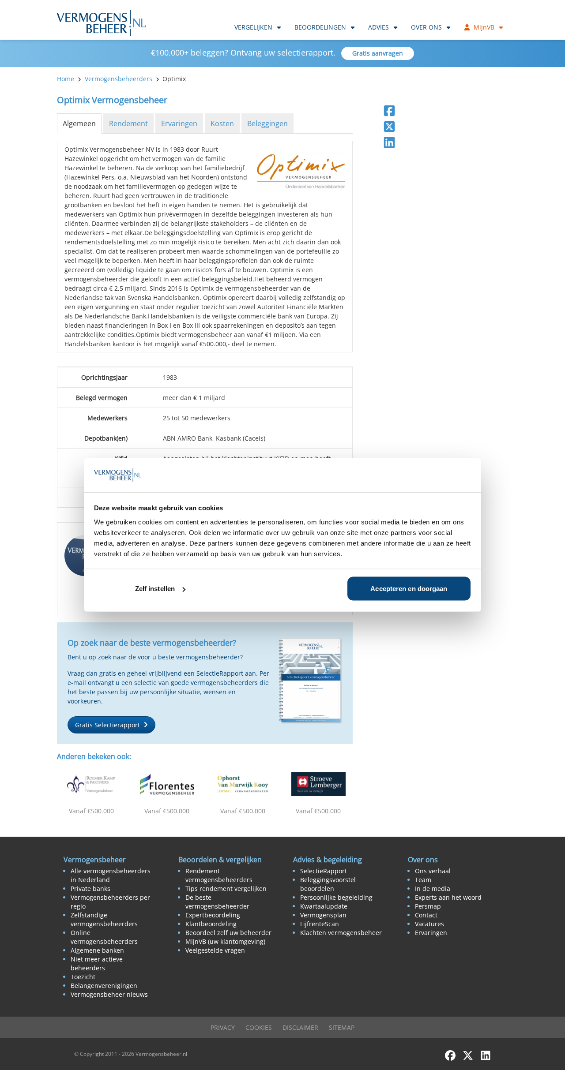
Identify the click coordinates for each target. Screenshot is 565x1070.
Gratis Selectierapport (107, 725)
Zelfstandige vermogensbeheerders (104, 919)
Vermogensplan (323, 915)
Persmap (428, 906)
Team (423, 879)
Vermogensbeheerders (118, 79)
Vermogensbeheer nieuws (109, 994)
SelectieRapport (323, 871)
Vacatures (429, 924)
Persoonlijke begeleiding (336, 897)
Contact (426, 915)
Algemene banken (97, 950)
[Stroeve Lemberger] (318, 784)
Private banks (90, 888)
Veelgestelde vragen (215, 950)
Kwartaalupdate (323, 906)
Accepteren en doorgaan (408, 588)
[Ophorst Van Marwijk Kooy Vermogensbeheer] (242, 784)
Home (65, 79)
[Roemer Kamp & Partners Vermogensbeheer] (91, 784)
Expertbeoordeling (212, 915)
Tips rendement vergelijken (226, 888)
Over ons (426, 27)
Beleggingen (267, 123)
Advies (378, 27)
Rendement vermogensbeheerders (218, 875)
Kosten (222, 123)
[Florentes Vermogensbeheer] (167, 784)
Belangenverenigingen (104, 985)
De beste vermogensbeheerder (217, 901)
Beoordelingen (320, 27)
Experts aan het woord (448, 897)
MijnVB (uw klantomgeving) (225, 941)
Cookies (258, 1027)
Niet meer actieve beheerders (97, 963)
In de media (432, 888)
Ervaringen (179, 123)
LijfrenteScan (319, 924)
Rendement (128, 123)
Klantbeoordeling (211, 924)
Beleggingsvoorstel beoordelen (328, 884)
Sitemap (341, 1027)
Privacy (223, 1027)
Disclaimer (300, 1027)
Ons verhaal (433, 871)
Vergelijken (253, 27)
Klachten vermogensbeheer (341, 932)
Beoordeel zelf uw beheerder (228, 932)
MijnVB (484, 27)
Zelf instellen (155, 588)
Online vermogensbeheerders (104, 937)
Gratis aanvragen (377, 53)
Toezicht (83, 977)
